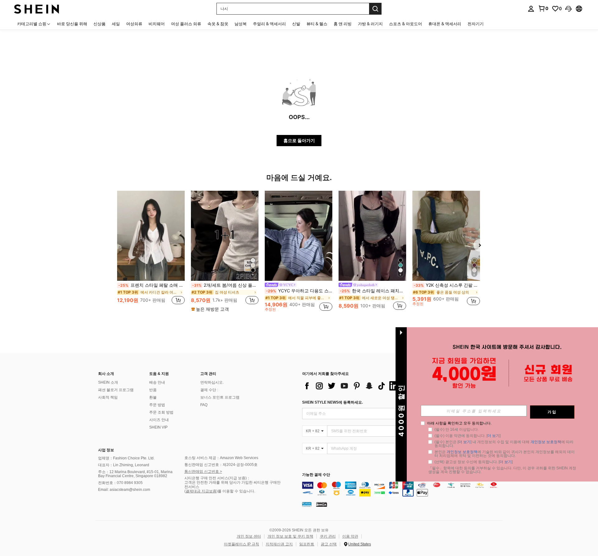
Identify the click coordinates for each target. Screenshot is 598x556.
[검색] (375, 9)
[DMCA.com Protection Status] (321, 504)
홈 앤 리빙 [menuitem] (343, 23)
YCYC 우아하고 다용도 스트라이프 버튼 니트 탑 (299, 290)
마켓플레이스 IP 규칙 (241, 544)
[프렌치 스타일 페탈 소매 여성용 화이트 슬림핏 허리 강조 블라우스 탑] (151, 236)
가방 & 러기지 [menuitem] (370, 23)
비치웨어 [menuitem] (157, 23)
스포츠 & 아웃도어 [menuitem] (405, 23)
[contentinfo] (404, 489)
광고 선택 (329, 544)
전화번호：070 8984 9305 (120, 483)
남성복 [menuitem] (241, 23)
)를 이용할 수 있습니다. (235, 491)
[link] (543, 8)
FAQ (203, 405)
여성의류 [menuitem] (134, 23)
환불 (153, 397)
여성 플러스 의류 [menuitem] (186, 23)
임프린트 (306, 544)
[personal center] (531, 8)
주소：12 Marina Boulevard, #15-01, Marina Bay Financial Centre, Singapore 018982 (135, 474)
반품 (153, 390)
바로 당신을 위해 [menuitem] (72, 23)
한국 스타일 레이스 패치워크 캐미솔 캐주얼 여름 (373, 290)
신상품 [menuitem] (99, 23)
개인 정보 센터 (249, 536)
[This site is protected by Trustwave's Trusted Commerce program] (306, 504)
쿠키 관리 (328, 536)
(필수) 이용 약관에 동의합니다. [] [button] (467, 436)
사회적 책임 (108, 397)
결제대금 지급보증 (201, 491)
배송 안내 (157, 382)
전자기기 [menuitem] (475, 23)
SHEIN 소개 (108, 382)
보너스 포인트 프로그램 (220, 397)
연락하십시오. (212, 382)
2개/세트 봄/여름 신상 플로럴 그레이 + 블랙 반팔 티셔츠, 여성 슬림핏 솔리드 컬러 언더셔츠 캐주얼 (225, 285)
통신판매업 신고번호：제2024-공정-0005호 (221, 465)
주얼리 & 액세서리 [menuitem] (269, 23)
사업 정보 (106, 450)
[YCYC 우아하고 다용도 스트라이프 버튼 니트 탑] (298, 236)
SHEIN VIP (158, 427)
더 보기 (493, 436)
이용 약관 (350, 536)
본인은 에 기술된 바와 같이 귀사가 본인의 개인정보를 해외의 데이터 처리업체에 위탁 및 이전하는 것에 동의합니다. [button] (504, 454)
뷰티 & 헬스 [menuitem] (316, 23)
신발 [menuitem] (296, 23)
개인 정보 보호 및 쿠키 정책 (290, 536)
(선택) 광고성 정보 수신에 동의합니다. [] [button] (473, 462)
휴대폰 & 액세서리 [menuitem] (444, 23)
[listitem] (151, 251)
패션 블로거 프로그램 (116, 390)
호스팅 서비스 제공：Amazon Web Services (221, 458)
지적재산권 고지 (279, 544)
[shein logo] (36, 8)
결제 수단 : (209, 390)
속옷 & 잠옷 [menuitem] (217, 23)
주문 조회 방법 (161, 412)
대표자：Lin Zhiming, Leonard (123, 465)
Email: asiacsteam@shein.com (124, 489)
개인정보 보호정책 (545, 442)
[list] (352, 386)
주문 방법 (157, 405)
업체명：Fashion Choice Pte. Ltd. (126, 458)
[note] (211, 309)
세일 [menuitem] (116, 23)
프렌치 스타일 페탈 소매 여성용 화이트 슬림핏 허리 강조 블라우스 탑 (151, 285)
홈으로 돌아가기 (299, 140)
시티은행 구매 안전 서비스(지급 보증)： (217, 478)
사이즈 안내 (159, 420)
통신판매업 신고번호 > (203, 471)
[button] (568, 8)
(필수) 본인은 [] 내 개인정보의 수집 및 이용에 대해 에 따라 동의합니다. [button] (504, 444)
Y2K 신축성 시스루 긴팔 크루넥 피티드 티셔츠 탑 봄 (447, 285)
